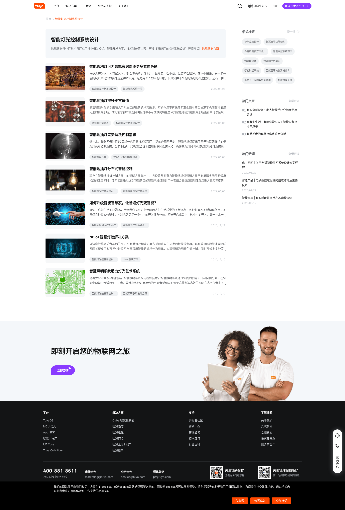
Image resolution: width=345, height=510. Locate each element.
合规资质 (266, 432)
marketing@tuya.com (99, 476)
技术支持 (194, 438)
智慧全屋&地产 (121, 444)
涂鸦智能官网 (210, 48)
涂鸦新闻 (266, 426)
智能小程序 (50, 438)
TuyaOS (48, 420)
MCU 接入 (49, 426)
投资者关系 (268, 438)
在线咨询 (194, 432)
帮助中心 (194, 426)
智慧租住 (118, 432)
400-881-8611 (60, 470)
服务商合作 (268, 444)
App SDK (49, 432)
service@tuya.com (133, 476)
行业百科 (194, 444)
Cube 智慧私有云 (123, 420)
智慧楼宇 (118, 450)
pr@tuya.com (162, 476)
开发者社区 (196, 420)
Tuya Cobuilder (53, 450)
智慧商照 (118, 438)
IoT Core (48, 444)
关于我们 (266, 420)
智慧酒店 (118, 426)
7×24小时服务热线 (55, 476)
